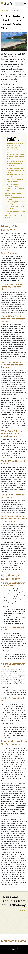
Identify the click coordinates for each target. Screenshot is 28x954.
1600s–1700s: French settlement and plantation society (15, 157)
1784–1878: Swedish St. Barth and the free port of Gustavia (15, 163)
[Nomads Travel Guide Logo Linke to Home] (6, 4)
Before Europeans (15, 145)
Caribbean (4, 11)
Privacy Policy (14, 951)
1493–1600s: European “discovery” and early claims (16, 150)
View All (22, 910)
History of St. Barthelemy (15, 143)
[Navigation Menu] (25, 4)
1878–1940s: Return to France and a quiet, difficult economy (16, 170)
